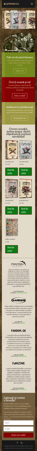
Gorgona (30, 448)
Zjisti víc (19, 71)
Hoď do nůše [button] (10, 172)
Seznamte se (19, 118)
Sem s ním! (19, 95)
